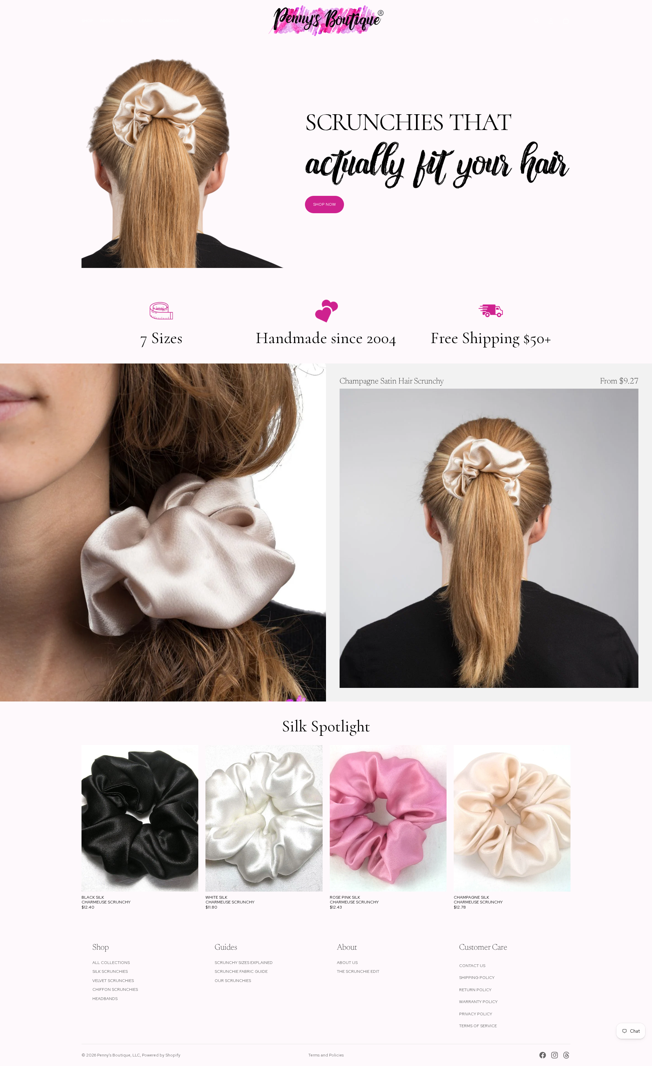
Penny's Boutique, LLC (118, 1055)
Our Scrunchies (233, 980)
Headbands (104, 998)
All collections (111, 962)
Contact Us (472, 965)
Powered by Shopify (161, 1055)
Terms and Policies (326, 1055)
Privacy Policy (475, 1014)
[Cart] (565, 20)
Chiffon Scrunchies (115, 989)
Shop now (324, 204)
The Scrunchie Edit (358, 971)
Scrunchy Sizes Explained (244, 962)
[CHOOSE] (628, 677)
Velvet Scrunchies (113, 980)
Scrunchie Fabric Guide (241, 971)
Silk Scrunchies (110, 971)
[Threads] (566, 1055)
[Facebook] (543, 1055)
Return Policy (475, 990)
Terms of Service (478, 1026)
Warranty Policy (478, 1001)
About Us (347, 962)
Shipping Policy (476, 977)
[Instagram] (554, 1055)
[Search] (536, 20)
